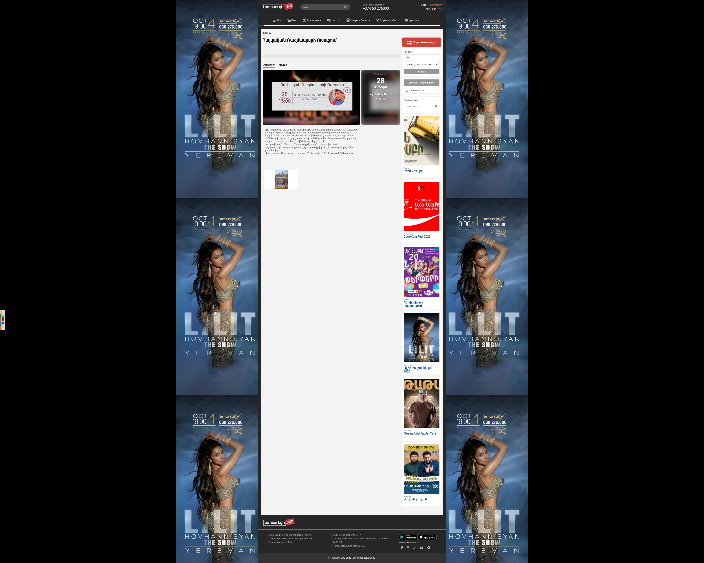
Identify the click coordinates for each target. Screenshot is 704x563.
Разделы (408, 52)
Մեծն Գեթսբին (414, 171)
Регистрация (435, 4)
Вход (423, 4)
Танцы (267, 33)
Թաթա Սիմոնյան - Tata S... (420, 435)
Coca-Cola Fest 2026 (417, 236)
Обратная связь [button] (418, 90)
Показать (422, 71)
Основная (269, 64)
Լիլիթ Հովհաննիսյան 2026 (418, 369)
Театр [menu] (335, 20)
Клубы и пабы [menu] (388, 20)
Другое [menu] (413, 20)
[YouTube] (421, 547)
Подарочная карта (424, 42)
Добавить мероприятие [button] (422, 82)
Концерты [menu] (313, 20)
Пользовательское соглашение (349, 546)
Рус (441, 9)
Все (279, 20)
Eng (434, 9)
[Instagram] (408, 547)
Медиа (283, 64)
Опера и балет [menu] (359, 20)
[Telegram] (428, 547)
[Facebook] (402, 547)
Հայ (428, 9)
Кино (294, 20)
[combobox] (422, 57)
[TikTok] (414, 547)
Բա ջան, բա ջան (415, 499)
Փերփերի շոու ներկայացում (413, 304)
